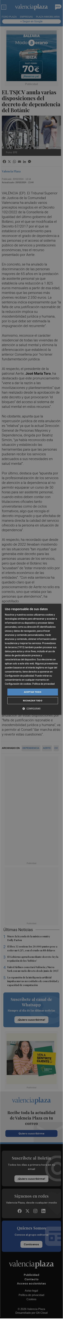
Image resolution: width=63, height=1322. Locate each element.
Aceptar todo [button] (32, 691)
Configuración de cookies (18, 684)
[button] (31, 709)
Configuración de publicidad (19, 675)
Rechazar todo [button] (32, 700)
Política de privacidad (43, 684)
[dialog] (31, 659)
